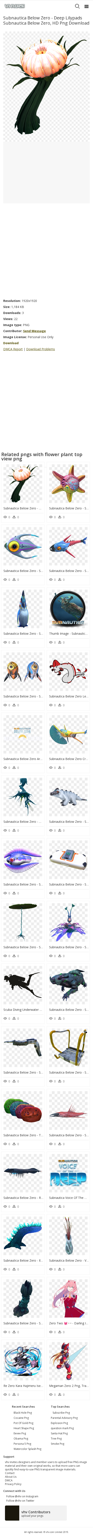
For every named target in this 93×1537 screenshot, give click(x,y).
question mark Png (62, 1428)
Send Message (34, 331)
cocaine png (21, 1418)
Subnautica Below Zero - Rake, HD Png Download (38, 1198)
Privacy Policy (13, 1484)
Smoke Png (57, 1444)
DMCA (9, 1480)
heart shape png (24, 1428)
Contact (9, 1473)
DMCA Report (13, 349)
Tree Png (56, 1438)
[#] (46, 86)
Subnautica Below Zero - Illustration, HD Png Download (42, 1260)
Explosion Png (59, 1423)
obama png (21, 1438)
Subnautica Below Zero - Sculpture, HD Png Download (41, 1323)
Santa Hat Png (59, 1433)
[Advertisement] (46, 249)
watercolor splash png (27, 1449)
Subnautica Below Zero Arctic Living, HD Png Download (42, 759)
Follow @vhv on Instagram (21, 1496)
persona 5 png (22, 1444)
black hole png (23, 1413)
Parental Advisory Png (64, 1418)
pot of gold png (23, 1423)
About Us (10, 1477)
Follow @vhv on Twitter (19, 1500)
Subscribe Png (61, 1413)
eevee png (20, 1433)
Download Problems (40, 349)
